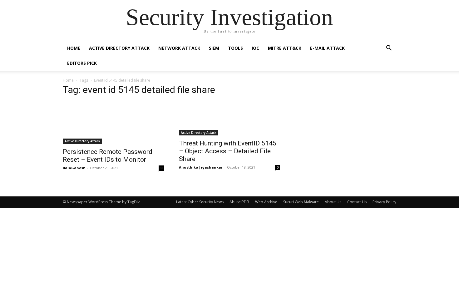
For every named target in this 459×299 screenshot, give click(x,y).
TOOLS (235, 48)
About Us (333, 202)
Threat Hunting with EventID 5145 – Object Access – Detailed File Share (227, 151)
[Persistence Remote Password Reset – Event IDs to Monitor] (113, 123)
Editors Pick (82, 63)
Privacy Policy (384, 202)
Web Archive (266, 202)
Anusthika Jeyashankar (201, 167)
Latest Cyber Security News (200, 202)
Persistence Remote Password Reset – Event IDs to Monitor (107, 155)
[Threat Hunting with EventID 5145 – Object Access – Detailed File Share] (229, 118)
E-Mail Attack (327, 48)
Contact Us (357, 202)
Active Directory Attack (119, 48)
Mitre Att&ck (284, 48)
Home (73, 48)
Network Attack (179, 48)
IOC (255, 48)
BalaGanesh (74, 167)
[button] (388, 49)
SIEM (214, 48)
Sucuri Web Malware (301, 202)
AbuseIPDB (239, 202)
